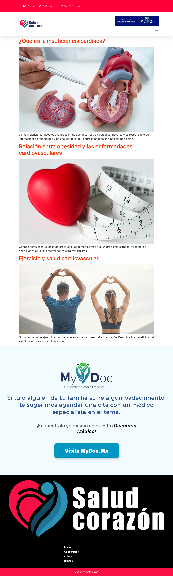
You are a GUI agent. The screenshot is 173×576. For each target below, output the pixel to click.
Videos (68, 556)
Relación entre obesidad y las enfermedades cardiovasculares (76, 149)
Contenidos (71, 551)
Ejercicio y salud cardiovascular (59, 258)
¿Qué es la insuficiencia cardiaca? (62, 41)
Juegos (68, 560)
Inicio (67, 547)
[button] (156, 30)
